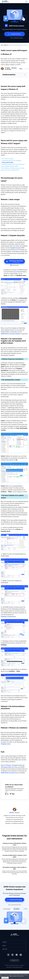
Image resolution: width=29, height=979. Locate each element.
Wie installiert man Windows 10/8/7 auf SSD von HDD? (14, 868)
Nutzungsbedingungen (17, 967)
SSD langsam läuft (6, 767)
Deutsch (14, 960)
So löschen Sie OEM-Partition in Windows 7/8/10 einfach (15, 856)
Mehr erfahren (21, 976)
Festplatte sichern (6, 744)
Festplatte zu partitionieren (8, 616)
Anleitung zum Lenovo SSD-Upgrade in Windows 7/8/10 (14, 844)
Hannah (8, 68)
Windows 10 (6, 45)
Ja (7, 794)
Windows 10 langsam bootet (14, 765)
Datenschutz (9, 967)
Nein (13, 794)
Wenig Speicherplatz (7, 162)
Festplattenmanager (15, 248)
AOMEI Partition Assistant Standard (10, 333)
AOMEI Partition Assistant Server (10, 772)
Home (2, 45)
